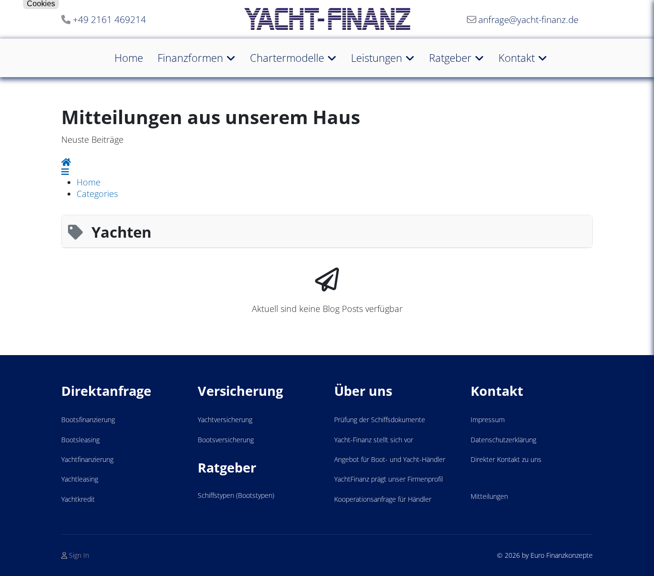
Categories (97, 193)
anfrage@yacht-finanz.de (528, 19)
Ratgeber (450, 58)
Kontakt (516, 58)
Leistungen (376, 58)
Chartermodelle (287, 58)
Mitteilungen (489, 496)
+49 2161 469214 (109, 19)
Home (128, 58)
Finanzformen (190, 58)
